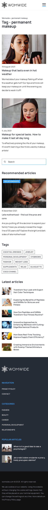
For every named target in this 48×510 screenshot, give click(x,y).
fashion (7, 262)
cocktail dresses (12, 252)
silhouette (36, 267)
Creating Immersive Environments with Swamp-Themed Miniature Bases (29, 347)
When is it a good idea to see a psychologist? (27, 447)
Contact (6, 394)
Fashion (5, 410)
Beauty (5, 415)
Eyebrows (36, 257)
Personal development (13, 425)
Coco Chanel (9, 271)
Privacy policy (8, 389)
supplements (10, 267)
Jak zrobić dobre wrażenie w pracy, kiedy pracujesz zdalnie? (29, 458)
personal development (15, 257)
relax (23, 267)
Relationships (8, 430)
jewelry (29, 252)
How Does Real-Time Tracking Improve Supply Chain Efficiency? (29, 335)
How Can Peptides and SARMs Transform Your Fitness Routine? (28, 313)
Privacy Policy (10, 499)
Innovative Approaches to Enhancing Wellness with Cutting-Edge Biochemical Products (29, 324)
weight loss (21, 262)
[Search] (5, 162)
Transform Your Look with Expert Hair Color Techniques (28, 291)
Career (5, 420)
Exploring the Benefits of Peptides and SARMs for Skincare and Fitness (29, 302)
